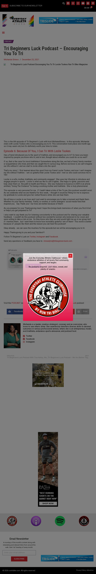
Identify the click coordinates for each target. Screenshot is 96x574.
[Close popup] (70, 256)
